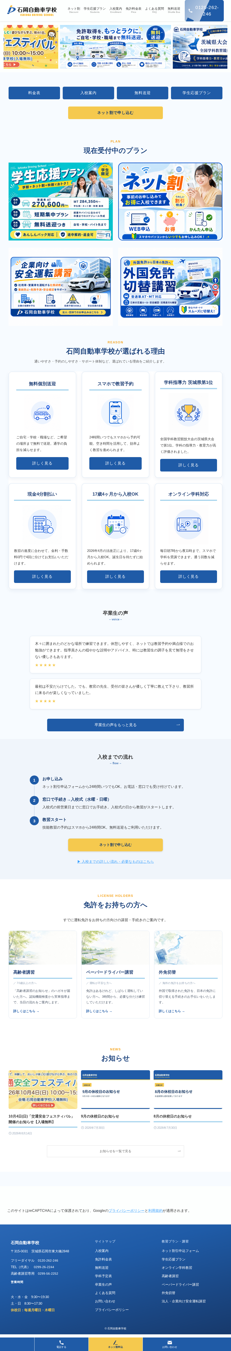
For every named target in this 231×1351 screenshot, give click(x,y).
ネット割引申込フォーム (180, 1251)
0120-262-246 (48, 1260)
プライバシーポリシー (127, 1211)
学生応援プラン (173, 1259)
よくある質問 (105, 1293)
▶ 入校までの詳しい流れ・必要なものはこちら (115, 862)
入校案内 (102, 1251)
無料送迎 (102, 1267)
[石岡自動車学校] (32, 10)
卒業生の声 (103, 1284)
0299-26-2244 (44, 1267)
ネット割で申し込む (115, 845)
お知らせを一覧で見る (115, 1151)
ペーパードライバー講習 (109, 972)
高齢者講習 (24, 972)
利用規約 (155, 1211)
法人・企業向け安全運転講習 (184, 1301)
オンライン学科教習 (177, 1267)
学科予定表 (103, 1276)
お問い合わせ (105, 1301)
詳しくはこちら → (26, 1011)
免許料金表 (103, 1259)
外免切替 (167, 972)
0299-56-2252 (48, 1273)
